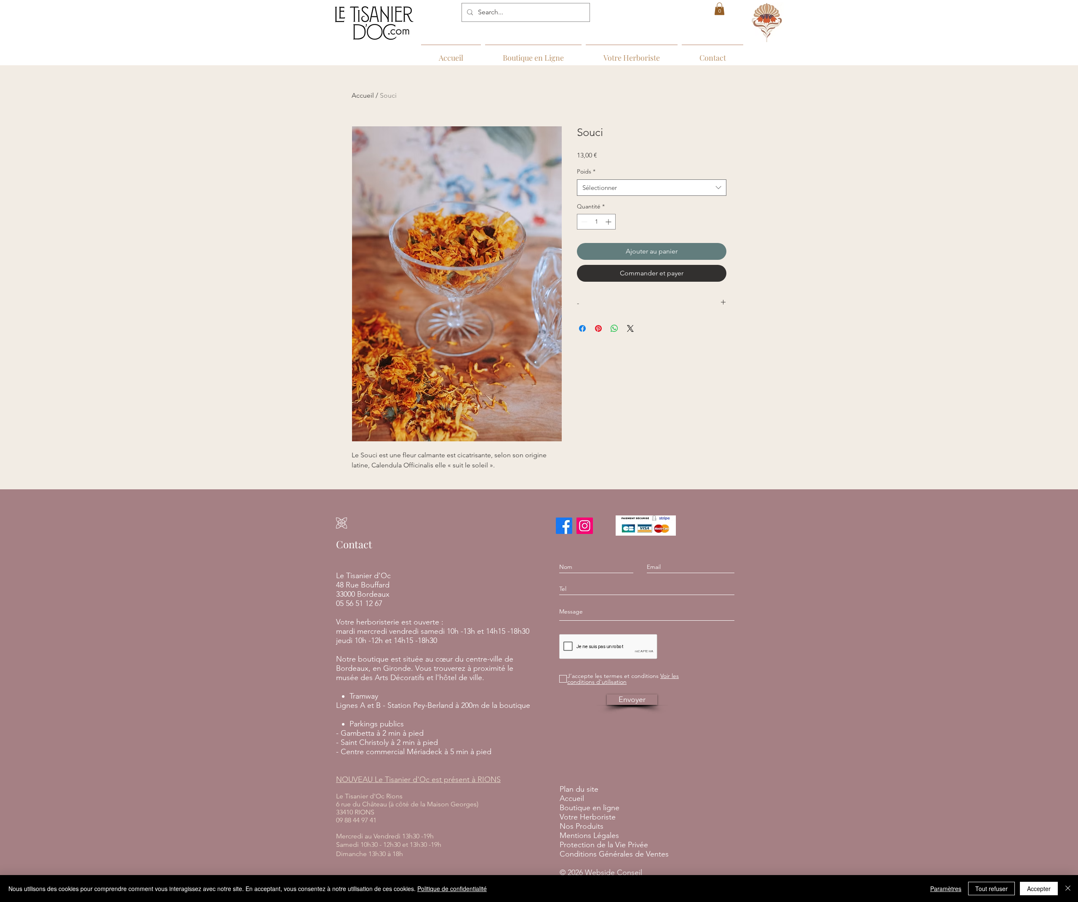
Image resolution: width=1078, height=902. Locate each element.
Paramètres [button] (945, 888)
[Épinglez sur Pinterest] (598, 328)
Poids (586, 171)
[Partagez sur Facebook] (582, 328)
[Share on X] (630, 328)
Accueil (363, 95)
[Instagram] (584, 526)
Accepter (1039, 888)
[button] (719, 9)
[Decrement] (583, 221)
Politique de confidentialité (452, 888)
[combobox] (651, 187)
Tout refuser (991, 888)
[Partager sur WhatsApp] (614, 328)
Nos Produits (581, 826)
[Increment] (609, 221)
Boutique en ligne (589, 807)
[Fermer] (1068, 888)
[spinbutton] (596, 221)
